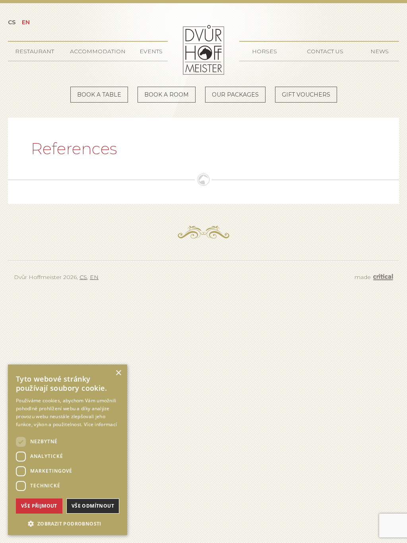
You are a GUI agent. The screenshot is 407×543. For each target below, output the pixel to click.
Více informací (100, 424)
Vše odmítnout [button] (93, 505)
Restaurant (34, 51)
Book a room (166, 94)
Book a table (99, 94)
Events (151, 51)
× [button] (118, 373)
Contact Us (325, 51)
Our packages (235, 94)
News (379, 51)
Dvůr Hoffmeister (203, 50)
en (26, 22)
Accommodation (98, 51)
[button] (67, 523)
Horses (264, 51)
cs (12, 22)
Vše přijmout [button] (39, 505)
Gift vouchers (306, 94)
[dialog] (67, 450)
